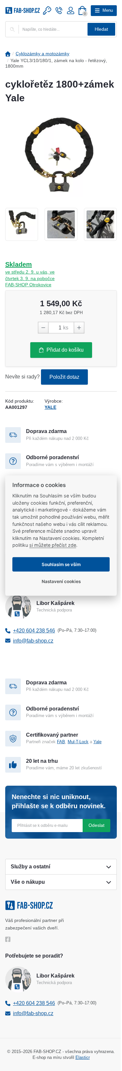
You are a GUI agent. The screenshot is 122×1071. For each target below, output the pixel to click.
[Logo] (22, 10)
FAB (61, 741)
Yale (97, 741)
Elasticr (82, 1057)
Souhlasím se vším (61, 564)
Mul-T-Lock (78, 741)
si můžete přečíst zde (52, 545)
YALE (50, 407)
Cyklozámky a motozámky (42, 53)
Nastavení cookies (61, 581)
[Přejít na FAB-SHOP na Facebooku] (9, 939)
